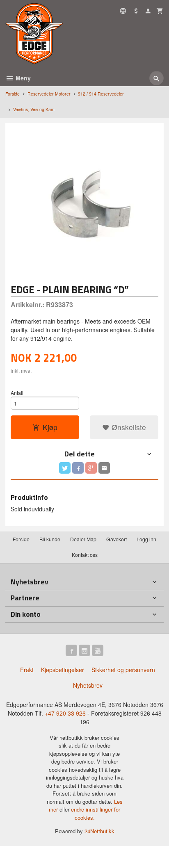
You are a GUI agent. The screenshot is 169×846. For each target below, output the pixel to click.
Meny (22, 78)
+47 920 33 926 (65, 713)
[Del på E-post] (104, 468)
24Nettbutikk (99, 831)
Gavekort (116, 539)
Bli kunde (49, 539)
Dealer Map (83, 539)
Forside (12, 94)
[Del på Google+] (91, 468)
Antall (17, 392)
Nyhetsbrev (88, 685)
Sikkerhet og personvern (123, 670)
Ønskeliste (128, 427)
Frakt (27, 670)
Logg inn (146, 539)
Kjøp (50, 427)
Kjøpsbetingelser (62, 670)
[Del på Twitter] (65, 468)
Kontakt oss (85, 554)
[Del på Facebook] (78, 468)
